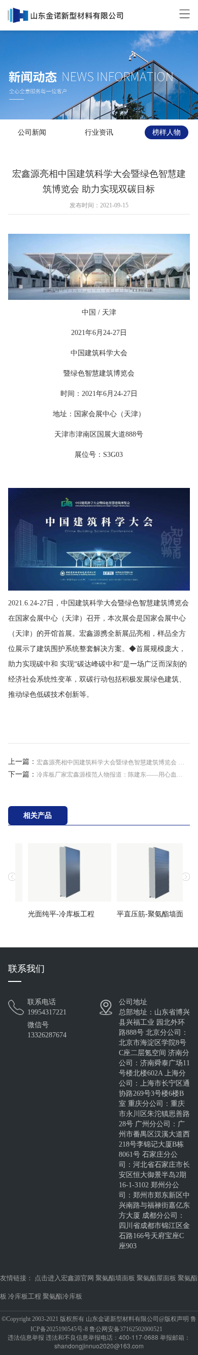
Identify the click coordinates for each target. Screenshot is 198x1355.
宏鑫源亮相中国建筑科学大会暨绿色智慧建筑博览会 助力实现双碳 (112, 762)
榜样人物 (166, 132)
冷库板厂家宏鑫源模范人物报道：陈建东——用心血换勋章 (112, 774)
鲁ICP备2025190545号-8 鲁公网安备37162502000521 (113, 1324)
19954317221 (47, 1012)
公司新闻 (32, 132)
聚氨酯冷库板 (62, 1296)
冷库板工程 (24, 1296)
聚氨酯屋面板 (156, 1278)
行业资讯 (99, 132)
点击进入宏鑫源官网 (64, 1278)
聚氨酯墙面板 (115, 1278)
